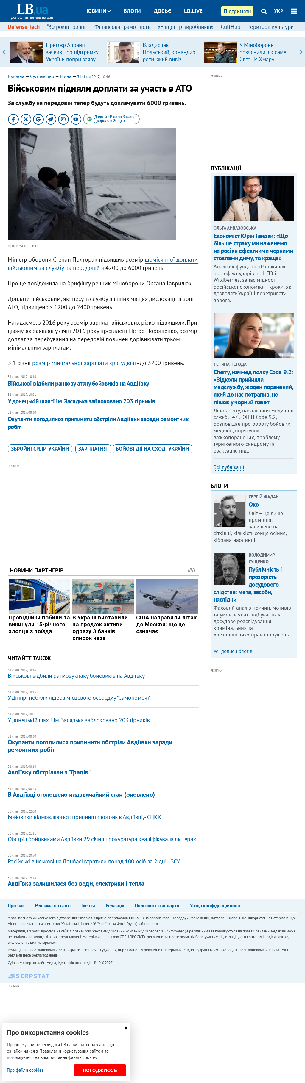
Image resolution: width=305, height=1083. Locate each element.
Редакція (115, 905)
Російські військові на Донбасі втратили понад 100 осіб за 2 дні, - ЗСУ (94, 861)
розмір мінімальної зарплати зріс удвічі (84, 363)
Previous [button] (4, 52)
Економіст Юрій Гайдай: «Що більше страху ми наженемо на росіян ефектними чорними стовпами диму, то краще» (253, 247)
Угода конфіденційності (215, 905)
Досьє (162, 11)
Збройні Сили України (40, 448)
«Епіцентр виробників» (186, 26)
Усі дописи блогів (233, 651)
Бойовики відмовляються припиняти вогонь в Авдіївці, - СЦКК (84, 817)
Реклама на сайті (53, 905)
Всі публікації (229, 467)
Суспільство (42, 76)
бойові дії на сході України (152, 448)
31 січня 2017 (88, 76)
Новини (95, 11)
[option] (56, 52)
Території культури (271, 26)
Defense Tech (24, 26)
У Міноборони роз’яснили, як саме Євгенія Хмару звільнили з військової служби (263, 59)
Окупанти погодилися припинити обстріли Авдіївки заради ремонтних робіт (98, 423)
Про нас (16, 905)
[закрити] (126, 1028)
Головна (16, 76)
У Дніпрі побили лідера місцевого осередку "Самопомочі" (79, 698)
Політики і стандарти (157, 905)
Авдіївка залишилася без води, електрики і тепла (76, 883)
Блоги (132, 11)
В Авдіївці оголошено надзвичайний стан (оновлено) (81, 794)
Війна (65, 76)
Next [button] (301, 52)
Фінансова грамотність (122, 26)
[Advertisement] (103, 511)
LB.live (193, 11)
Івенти (88, 905)
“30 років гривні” (67, 26)
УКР (278, 11)
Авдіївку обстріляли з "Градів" (49, 772)
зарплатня (93, 448)
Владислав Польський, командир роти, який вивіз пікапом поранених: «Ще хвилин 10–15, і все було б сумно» (169, 62)
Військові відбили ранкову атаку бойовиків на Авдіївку (78, 383)
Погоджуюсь (100, 1070)
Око (254, 504)
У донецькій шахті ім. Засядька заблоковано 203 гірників (81, 401)
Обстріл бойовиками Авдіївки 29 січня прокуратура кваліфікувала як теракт (103, 839)
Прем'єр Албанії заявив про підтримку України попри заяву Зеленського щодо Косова (72, 59)
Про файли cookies (25, 1070)
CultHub (230, 26)
